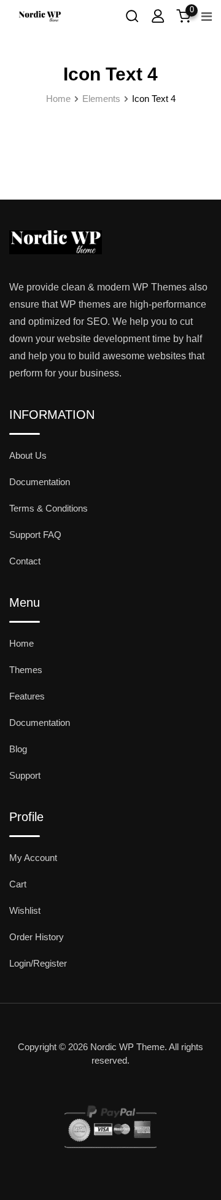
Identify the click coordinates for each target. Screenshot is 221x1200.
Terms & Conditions (48, 508)
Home (21, 643)
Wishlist (25, 910)
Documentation (39, 482)
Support (25, 775)
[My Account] (157, 15)
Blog (18, 749)
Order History (36, 937)
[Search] (132, 15)
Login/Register (38, 963)
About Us (28, 455)
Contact (25, 561)
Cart (17, 884)
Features (27, 696)
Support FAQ (35, 534)
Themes (25, 669)
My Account (33, 857)
